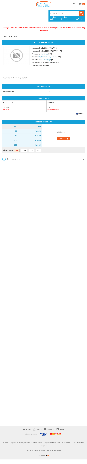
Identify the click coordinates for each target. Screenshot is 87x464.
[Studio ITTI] (43, 455)
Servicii (39, 429)
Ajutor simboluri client (52, 443)
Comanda (61, 139)
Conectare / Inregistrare (74, 4)
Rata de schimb (78, 443)
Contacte (50, 429)
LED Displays (8, 36)
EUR (31, 150)
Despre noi (44, 446)
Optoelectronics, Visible (47, 57)
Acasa (28, 429)
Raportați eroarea (14, 159)
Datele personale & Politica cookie (30, 443)
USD (38, 150)
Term (6, 443)
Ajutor (62, 429)
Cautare (81, 13)
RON (24, 150)
